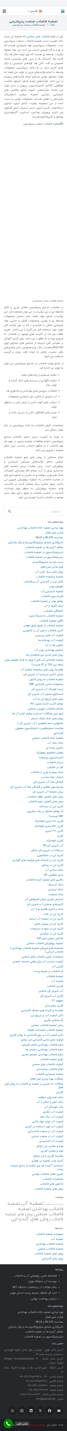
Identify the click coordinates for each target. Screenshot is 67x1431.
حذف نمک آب (55, 743)
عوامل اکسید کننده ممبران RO (47, 704)
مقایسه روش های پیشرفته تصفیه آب (41, 670)
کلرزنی (59, 1092)
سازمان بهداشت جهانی (44, 1299)
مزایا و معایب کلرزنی (52, 1151)
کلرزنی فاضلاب (55, 986)
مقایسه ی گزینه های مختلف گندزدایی (42, 1010)
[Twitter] (40, 1410)
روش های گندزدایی (30, 1219)
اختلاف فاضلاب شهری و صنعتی (45, 709)
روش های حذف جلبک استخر (47, 718)
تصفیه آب (57, 981)
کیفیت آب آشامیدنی (51, 1141)
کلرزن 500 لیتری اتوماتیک (48, 826)
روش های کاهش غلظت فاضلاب (45, 797)
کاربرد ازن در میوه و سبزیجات (46, 929)
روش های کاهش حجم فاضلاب (45, 801)
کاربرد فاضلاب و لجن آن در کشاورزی (43, 630)
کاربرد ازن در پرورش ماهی (48, 924)
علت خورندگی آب (53, 1107)
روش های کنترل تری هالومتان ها (44, 655)
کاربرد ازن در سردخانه (51, 806)
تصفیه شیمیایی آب (52, 591)
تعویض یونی (56, 586)
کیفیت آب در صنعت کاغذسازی (45, 1131)
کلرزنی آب (57, 966)
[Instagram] (22, 1410)
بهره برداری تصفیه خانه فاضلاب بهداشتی (40, 528)
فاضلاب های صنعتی (38, 36)
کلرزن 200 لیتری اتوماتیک (49, 821)
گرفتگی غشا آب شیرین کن (48, 782)
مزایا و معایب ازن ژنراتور (49, 1146)
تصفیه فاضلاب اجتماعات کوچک (45, 1030)
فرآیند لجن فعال (54, 533)
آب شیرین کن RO (53, 845)
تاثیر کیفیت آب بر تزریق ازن (47, 1015)
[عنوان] (62, 11)
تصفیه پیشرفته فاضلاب (49, 577)
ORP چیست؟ (56, 816)
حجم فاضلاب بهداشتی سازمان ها (44, 1049)
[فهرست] (4, 11)
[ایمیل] (59, 1410)
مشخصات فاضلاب (53, 1179)
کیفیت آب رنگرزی (53, 1112)
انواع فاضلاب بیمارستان (49, 1069)
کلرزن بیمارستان (54, 1006)
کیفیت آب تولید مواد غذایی (47, 1121)
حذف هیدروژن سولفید (50, 1097)
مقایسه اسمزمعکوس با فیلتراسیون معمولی (39, 728)
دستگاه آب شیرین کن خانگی (47, 850)
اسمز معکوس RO (53, 875)
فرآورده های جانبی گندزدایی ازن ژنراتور (42, 1040)
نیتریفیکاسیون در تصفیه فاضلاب (44, 557)
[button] (35, 11)
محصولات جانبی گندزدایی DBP (46, 684)
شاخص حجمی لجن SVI (50, 938)
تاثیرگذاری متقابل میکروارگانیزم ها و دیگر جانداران (35, 542)
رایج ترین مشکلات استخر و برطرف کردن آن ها (37, 713)
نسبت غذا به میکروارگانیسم (48, 562)
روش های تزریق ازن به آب (48, 699)
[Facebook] (49, 1410)
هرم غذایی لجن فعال (51, 567)
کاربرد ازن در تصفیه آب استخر (46, 919)
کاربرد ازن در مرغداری (51, 933)
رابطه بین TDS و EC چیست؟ (47, 665)
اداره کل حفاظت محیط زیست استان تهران (33, 1293)
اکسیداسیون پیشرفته (51, 757)
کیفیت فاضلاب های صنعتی (47, 1064)
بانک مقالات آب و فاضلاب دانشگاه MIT (35, 1287)
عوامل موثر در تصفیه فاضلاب (47, 601)
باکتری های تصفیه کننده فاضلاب (44, 880)
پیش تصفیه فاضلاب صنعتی (47, 1025)
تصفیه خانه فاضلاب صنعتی (47, 738)
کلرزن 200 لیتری (54, 831)
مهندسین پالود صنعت (33, 1425)
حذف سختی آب (54, 870)
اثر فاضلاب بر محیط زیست (48, 971)
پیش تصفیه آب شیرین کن (47, 792)
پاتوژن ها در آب (54, 645)
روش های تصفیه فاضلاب (49, 1189)
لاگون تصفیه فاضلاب (51, 621)
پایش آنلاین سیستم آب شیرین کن (43, 674)
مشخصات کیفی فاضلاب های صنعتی (42, 957)
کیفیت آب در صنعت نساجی (47, 1136)
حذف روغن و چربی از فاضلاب (47, 772)
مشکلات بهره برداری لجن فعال (46, 1079)
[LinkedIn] (31, 1410)
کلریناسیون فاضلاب (52, 596)
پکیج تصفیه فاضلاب (51, 1059)
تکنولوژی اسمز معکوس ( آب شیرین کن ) (40, 723)
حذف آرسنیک (55, 885)
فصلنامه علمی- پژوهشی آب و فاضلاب (35, 1276)
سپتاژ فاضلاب (55, 762)
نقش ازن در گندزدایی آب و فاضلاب (43, 582)
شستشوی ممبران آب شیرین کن (45, 694)
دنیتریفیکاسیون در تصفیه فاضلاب (44, 552)
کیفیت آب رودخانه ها (50, 640)
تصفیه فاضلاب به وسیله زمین (46, 616)
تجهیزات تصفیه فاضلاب (53, 1204)
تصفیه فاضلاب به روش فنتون (46, 679)
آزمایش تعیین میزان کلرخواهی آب (44, 899)
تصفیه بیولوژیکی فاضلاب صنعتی (44, 943)
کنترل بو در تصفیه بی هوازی (47, 1161)
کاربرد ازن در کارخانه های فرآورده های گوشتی (37, 860)
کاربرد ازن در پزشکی (52, 865)
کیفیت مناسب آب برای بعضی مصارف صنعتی (38, 961)
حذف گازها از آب (53, 606)
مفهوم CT (57, 1001)
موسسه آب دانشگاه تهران (42, 1281)
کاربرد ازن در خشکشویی (50, 855)
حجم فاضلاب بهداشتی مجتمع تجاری (42, 1054)
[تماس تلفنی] (8, 1423)
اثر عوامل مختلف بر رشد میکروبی (45, 811)
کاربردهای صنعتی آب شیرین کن (45, 904)
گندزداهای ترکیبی (53, 1020)
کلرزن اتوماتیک (54, 841)
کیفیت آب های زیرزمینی (49, 635)
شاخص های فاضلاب (51, 1184)
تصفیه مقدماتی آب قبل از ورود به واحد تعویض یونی (34, 660)
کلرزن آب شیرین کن (51, 996)
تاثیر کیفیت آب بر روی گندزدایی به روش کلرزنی (36, 1035)
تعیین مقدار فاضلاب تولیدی (47, 1174)
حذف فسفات (55, 894)
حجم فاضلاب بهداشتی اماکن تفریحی (42, 1045)
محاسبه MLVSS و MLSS (49, 537)
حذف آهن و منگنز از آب (49, 1102)
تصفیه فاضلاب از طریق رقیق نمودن (43, 625)
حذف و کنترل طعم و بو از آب (47, 909)
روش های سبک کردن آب (49, 572)
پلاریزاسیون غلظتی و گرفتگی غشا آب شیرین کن (36, 787)
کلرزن (60, 836)
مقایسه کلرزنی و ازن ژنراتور (48, 1156)
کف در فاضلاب (55, 767)
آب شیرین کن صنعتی (51, 991)
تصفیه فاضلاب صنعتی (40, 1211)
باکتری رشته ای (54, 748)
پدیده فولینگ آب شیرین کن (47, 689)
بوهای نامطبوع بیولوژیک (49, 753)
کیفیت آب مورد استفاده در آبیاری (44, 1126)
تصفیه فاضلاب (54, 976)
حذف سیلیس (55, 889)
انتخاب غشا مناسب (52, 777)
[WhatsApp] (12, 1410)
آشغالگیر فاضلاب (53, 611)
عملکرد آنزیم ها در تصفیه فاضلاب (44, 547)
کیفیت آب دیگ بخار (51, 1117)
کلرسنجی (58, 733)
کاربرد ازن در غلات (53, 914)
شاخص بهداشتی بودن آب (48, 650)
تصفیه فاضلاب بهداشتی (35, 1206)
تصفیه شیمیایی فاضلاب (49, 1074)
